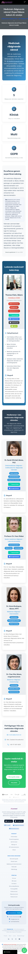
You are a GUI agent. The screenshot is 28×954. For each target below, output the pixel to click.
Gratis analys (14, 836)
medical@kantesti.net (15, 735)
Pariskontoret (14, 896)
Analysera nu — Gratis (14, 912)
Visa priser (14, 782)
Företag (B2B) (14, 888)
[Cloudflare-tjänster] (23, 794)
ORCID (15, 326)
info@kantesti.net (15, 919)
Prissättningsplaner (14, 839)
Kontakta (14, 883)
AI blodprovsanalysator (15, 61)
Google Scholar (15, 318)
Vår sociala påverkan (14, 886)
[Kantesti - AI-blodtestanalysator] (14, 809)
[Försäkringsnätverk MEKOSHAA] (16, 797)
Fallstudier (14, 866)
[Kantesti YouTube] (19, 939)
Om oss (14, 878)
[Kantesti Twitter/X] (12, 939)
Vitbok (14, 849)
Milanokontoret (14, 894)
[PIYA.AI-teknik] (10, 797)
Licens (14, 935)
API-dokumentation (14, 847)
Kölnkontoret (14, 891)
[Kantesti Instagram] (15, 939)
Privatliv (5, 935)
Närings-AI (14, 844)
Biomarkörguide (14, 858)
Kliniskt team (14, 861)
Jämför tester (14, 841)
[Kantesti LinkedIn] (8, 939)
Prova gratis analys (14, 777)
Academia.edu (15, 322)
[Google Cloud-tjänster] (17, 794)
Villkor (10, 935)
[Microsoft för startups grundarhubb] (5, 794)
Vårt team (14, 880)
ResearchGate (15, 315)
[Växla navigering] (25, 1)
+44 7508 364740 (15, 921)
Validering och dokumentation (14, 864)
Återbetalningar (20, 935)
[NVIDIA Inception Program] (11, 794)
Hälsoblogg (14, 869)
